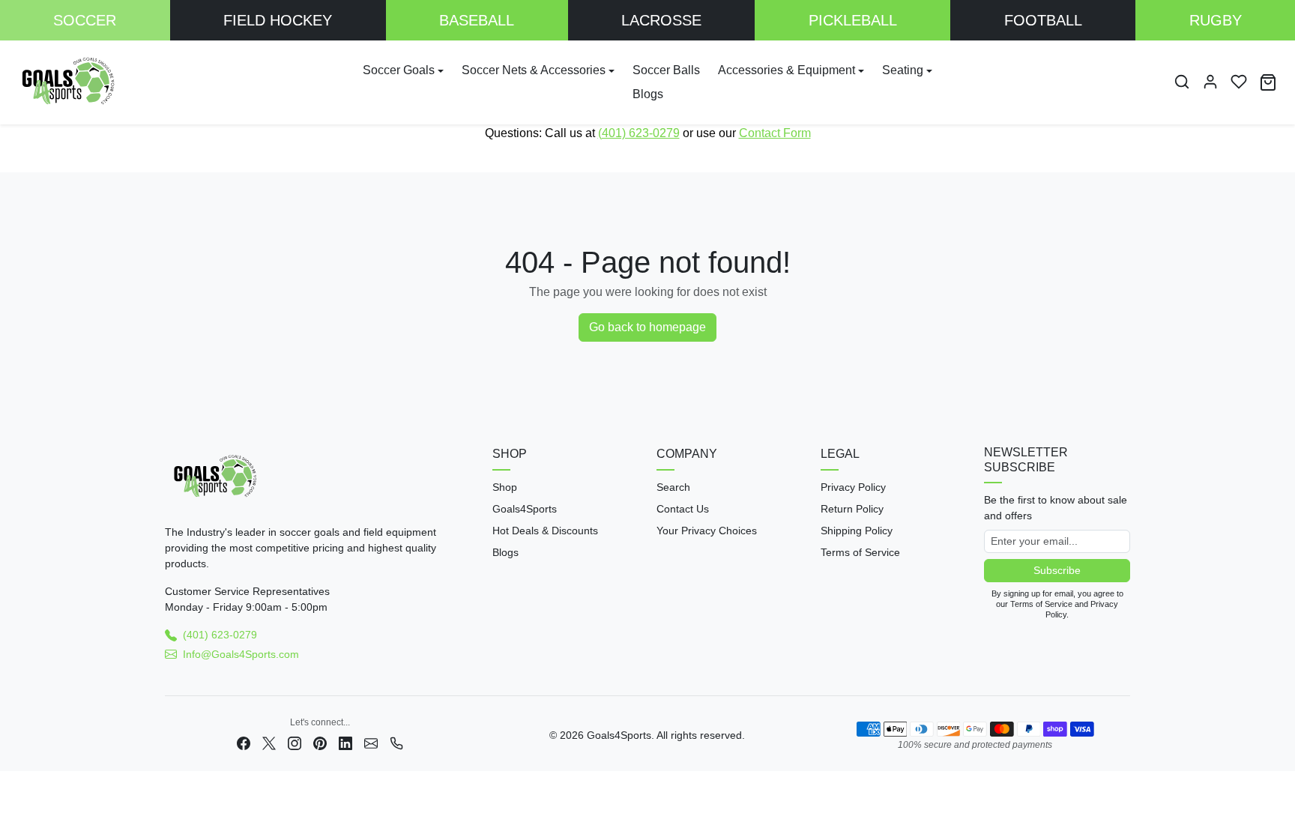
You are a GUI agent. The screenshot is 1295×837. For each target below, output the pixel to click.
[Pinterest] (320, 742)
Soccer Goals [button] (399, 70)
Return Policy (852, 509)
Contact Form (775, 133)
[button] (1182, 81)
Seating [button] (902, 70)
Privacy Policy (853, 487)
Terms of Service (860, 552)
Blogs (648, 94)
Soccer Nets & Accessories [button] (534, 70)
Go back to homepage (647, 327)
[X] (269, 742)
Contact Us (682, 509)
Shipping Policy (857, 531)
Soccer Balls (666, 70)
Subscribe (1057, 570)
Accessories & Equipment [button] (786, 70)
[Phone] (396, 742)
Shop (504, 487)
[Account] (1210, 81)
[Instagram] (294, 742)
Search (673, 487)
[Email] (371, 742)
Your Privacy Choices (706, 531)
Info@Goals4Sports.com (241, 654)
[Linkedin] (345, 742)
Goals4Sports (524, 509)
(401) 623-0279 (639, 133)
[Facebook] (243, 742)
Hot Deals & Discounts (545, 531)
